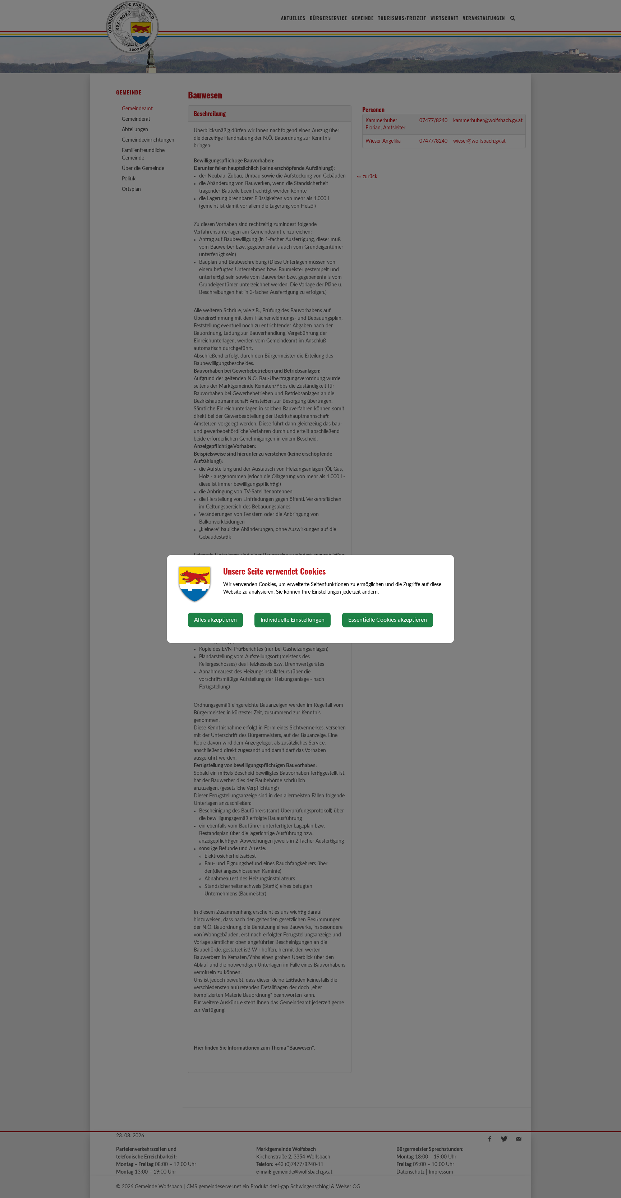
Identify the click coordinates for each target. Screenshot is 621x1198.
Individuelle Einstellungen (293, 620)
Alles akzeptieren (215, 620)
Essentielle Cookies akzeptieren (387, 620)
